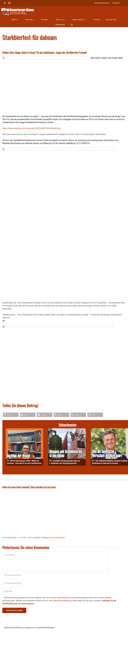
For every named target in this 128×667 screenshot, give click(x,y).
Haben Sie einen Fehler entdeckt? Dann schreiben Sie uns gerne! (29, 487)
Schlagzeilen (45, 537)
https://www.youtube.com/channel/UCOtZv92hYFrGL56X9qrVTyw (31, 128)
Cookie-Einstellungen (45, 627)
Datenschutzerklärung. (62, 600)
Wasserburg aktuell (58, 537)
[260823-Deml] (67, 430)
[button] (72, 24)
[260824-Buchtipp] (24, 430)
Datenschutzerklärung (13, 627)
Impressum (29, 627)
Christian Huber (11, 537)
